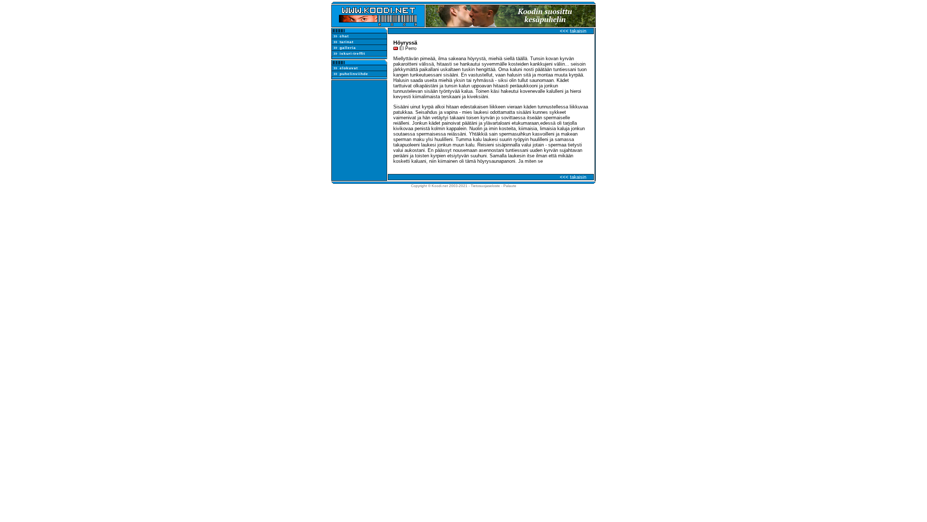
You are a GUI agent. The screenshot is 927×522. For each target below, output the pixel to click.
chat (344, 36)
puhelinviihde (354, 74)
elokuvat (349, 68)
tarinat (346, 42)
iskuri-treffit (352, 53)
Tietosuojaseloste (485, 186)
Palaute (509, 186)
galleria (348, 48)
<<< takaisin (573, 31)
